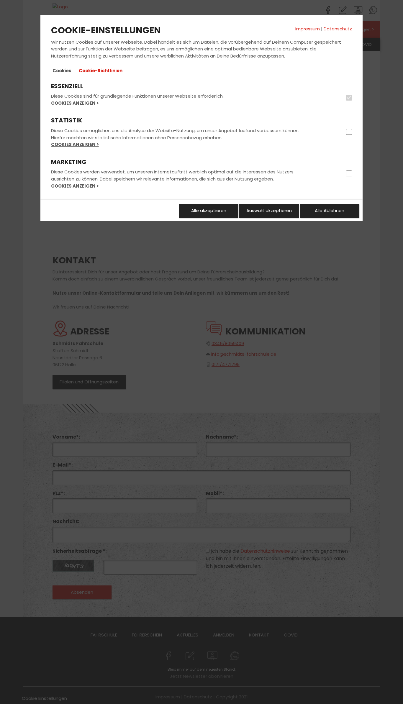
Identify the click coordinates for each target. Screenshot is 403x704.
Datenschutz (338, 29)
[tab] (62, 71)
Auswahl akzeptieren (269, 210)
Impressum (307, 29)
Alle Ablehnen (329, 210)
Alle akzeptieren (208, 210)
